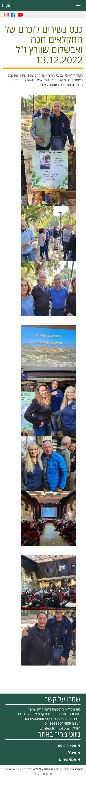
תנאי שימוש (67, 760)
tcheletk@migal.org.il (55, 728)
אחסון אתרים (45, 773)
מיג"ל (72, 753)
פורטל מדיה (28, 769)
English (7, 6)
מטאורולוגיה (67, 746)
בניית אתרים (12, 769)
